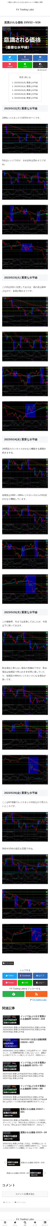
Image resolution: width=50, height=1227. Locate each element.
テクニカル (9, 963)
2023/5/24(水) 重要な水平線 (26, 90)
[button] (40, 65)
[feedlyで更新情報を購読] (14, 994)
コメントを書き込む (25, 1194)
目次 (21, 77)
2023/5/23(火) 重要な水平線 (26, 86)
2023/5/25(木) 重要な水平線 (26, 94)
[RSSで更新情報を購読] (36, 994)
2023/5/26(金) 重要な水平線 (26, 98)
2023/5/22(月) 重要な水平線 (26, 83)
